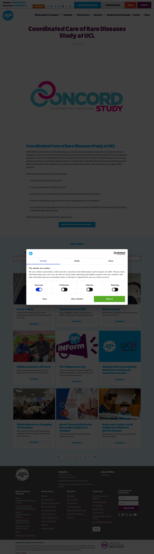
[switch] (64, 289)
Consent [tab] (43, 261)
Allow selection (77, 299)
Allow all (109, 299)
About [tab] (110, 261)
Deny (45, 299)
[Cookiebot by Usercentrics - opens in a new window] (115, 253)
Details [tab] (77, 261)
